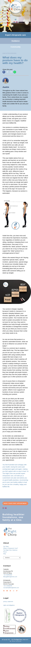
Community (16, 47)
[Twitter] (16, 590)
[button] (15, 19)
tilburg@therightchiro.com (10, 576)
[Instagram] (13, 590)
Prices (5, 552)
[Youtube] (7, 590)
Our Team (6, 546)
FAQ (4, 553)
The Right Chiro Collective (10, 550)
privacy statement (8, 601)
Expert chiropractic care (15, 35)
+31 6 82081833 (7, 574)
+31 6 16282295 (7, 585)
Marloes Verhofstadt (16, 641)
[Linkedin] (3, 590)
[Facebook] (10, 590)
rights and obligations (9, 605)
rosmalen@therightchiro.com (11, 587)
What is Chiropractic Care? (10, 548)
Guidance (15, 41)
